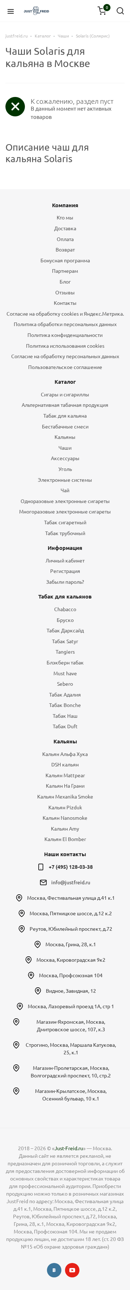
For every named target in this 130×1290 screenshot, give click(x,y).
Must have (65, 673)
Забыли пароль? (65, 582)
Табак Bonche (65, 705)
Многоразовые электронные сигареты (65, 512)
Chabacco (65, 609)
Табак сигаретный (65, 522)
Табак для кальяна (65, 416)
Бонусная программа (65, 260)
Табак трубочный (65, 533)
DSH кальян (65, 765)
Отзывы (65, 292)
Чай (65, 490)
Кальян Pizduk (65, 807)
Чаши (65, 448)
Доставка (65, 228)
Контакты (65, 303)
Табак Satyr (65, 641)
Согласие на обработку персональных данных (65, 356)
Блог (65, 282)
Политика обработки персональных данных (65, 324)
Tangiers (65, 652)
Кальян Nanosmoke (65, 818)
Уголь (65, 469)
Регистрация (65, 571)
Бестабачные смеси (65, 427)
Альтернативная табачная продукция (65, 405)
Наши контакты (65, 854)
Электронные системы (65, 480)
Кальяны (65, 437)
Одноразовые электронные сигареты (65, 501)
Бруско (65, 620)
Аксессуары (65, 458)
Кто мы (65, 218)
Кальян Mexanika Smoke (65, 797)
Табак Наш (65, 716)
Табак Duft (65, 726)
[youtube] (72, 1270)
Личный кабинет (65, 561)
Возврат (65, 250)
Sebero (65, 684)
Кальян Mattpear (65, 775)
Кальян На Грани (65, 786)
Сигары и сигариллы (65, 394)
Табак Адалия (65, 695)
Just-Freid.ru (69, 1148)
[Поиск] (120, 10)
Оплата (65, 239)
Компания (65, 205)
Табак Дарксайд (65, 630)
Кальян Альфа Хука (65, 754)
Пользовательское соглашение (65, 367)
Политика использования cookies (65, 346)
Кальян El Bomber (65, 839)
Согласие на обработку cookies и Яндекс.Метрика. (65, 314)
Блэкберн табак (65, 663)
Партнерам (65, 271)
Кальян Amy (65, 829)
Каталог (65, 382)
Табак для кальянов (65, 596)
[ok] (54, 1270)
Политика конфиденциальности (65, 335)
